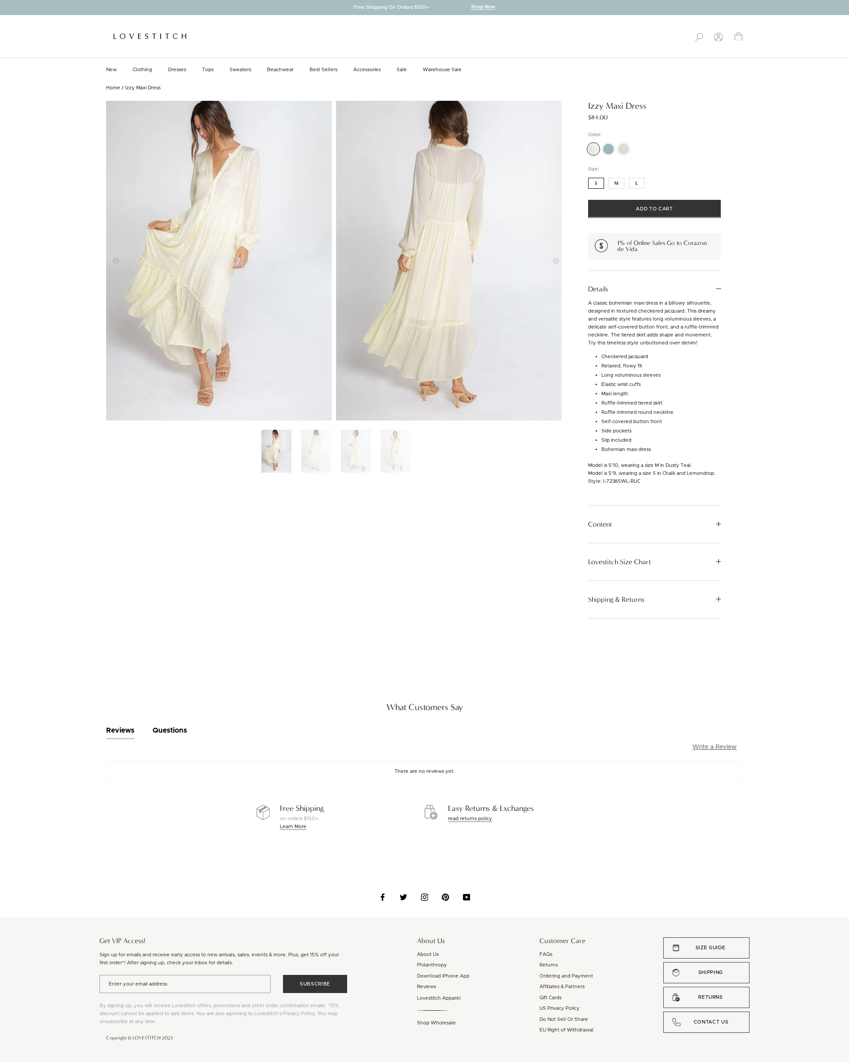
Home (113, 87)
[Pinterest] (445, 897)
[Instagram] (424, 897)
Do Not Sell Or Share (563, 1019)
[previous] (6, 8)
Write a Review (714, 747)
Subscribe (315, 984)
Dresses (177, 69)
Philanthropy (432, 965)
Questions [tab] (170, 730)
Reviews (426, 986)
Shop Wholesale (436, 1022)
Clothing (142, 69)
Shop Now (483, 7)
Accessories (367, 69)
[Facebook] (382, 897)
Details (598, 288)
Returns (548, 965)
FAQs (545, 954)
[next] (842, 8)
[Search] (699, 36)
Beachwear (280, 69)
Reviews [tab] (120, 730)
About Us (428, 954)
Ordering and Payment (566, 976)
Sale (402, 69)
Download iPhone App (443, 976)
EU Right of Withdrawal (566, 1030)
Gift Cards (550, 997)
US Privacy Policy (559, 1008)
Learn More (293, 826)
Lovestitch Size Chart (619, 561)
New (111, 69)
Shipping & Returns (616, 599)
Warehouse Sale (442, 69)
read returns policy (470, 818)
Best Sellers (323, 69)
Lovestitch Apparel (439, 998)
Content (600, 523)
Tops (208, 69)
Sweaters (240, 69)
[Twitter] (403, 897)
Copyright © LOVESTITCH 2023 (139, 1038)
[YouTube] (466, 897)
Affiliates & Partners (562, 986)
